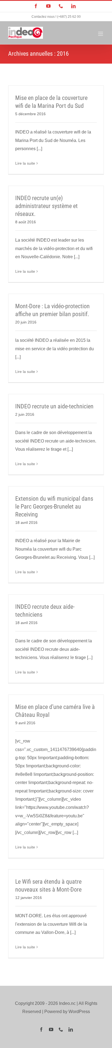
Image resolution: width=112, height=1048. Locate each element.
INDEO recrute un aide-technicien (54, 406)
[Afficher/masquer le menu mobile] (101, 34)
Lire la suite (25, 163)
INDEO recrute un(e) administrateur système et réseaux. (46, 206)
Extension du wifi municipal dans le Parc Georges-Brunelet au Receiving (54, 506)
